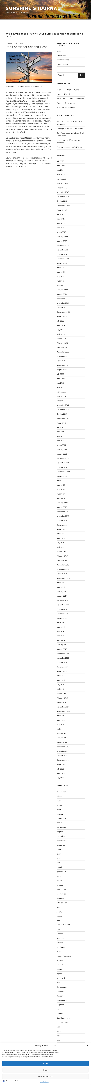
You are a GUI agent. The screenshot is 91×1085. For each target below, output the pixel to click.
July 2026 (60, 161)
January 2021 (62, 454)
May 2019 (60, 543)
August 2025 (62, 210)
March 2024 (61, 285)
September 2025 (63, 206)
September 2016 (63, 614)
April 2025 (61, 228)
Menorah (60, 938)
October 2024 (62, 254)
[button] (87, 1045)
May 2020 (61, 489)
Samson (60, 996)
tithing (59, 1031)
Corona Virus (61, 818)
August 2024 (62, 263)
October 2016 (62, 609)
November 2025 (63, 197)
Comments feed (63, 60)
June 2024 (61, 272)
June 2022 (61, 379)
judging (59, 911)
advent (59, 796)
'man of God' (61, 792)
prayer (59, 951)
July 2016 (60, 622)
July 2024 (60, 268)
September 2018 (63, 578)
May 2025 (60, 223)
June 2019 (61, 538)
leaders (59, 916)
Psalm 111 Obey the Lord (66, 103)
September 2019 (63, 525)
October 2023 (62, 308)
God (58, 863)
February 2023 (62, 343)
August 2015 (61, 671)
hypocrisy (60, 898)
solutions (60, 1014)
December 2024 (63, 245)
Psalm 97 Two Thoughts (66, 107)
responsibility (61, 978)
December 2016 (63, 600)
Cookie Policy (44, 1082)
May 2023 (60, 330)
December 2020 (63, 458)
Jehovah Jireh (62, 903)
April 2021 (60, 441)
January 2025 (62, 241)
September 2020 (63, 472)
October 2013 (62, 756)
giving (59, 854)
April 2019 (60, 547)
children (60, 814)
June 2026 (61, 166)
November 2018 (63, 569)
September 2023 (63, 312)
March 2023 (61, 339)
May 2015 (60, 685)
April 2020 (61, 494)
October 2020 (62, 467)
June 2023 (61, 325)
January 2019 (62, 560)
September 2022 (63, 365)
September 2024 (63, 259)
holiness (60, 885)
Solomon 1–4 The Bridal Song (68, 90)
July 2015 (60, 676)
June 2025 (61, 219)
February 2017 (62, 591)
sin (58, 1009)
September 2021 (63, 418)
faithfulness (61, 841)
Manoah (60, 934)
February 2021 (62, 449)
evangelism (61, 836)
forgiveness (61, 845)
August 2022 (61, 370)
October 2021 (62, 414)
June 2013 (61, 773)
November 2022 (63, 356)
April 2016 (60, 636)
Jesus (59, 907)
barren (59, 805)
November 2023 (63, 303)
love (58, 929)
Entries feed (61, 55)
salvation (60, 991)
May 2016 (60, 631)
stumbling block (63, 1022)
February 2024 (62, 290)
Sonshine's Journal (33, 8)
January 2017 (62, 596)
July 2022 (60, 374)
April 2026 (61, 174)
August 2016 (61, 618)
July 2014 (60, 716)
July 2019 (60, 534)
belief (59, 809)
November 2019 (63, 516)
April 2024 (61, 281)
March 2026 (61, 179)
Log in (59, 51)
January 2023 (62, 347)
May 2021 (60, 436)
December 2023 (63, 299)
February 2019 (62, 556)
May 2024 (60, 276)
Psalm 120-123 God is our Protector (70, 99)
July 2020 (60, 481)
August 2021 (61, 423)
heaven (59, 881)
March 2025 (61, 232)
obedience (61, 947)
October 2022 (62, 361)
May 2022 (60, 383)
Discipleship (61, 827)
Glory (59, 858)
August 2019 (61, 529)
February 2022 (62, 396)
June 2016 (61, 627)
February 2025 (62, 237)
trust (58, 1040)
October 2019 (62, 520)
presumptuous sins (64, 956)
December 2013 (63, 747)
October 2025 (62, 201)
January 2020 (62, 507)
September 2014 (63, 711)
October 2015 (62, 662)
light (58, 920)
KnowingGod (61, 129)
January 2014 (62, 742)
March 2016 (61, 640)
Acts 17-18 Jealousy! (76, 129)
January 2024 (62, 294)
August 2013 (61, 764)
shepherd (60, 1005)
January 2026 (62, 188)
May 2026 (60, 170)
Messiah (60, 943)
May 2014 (60, 724)
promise (60, 960)
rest (58, 983)
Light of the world (63, 925)
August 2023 (62, 316)
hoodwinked (61, 894)
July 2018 (60, 583)
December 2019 (63, 512)
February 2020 (62, 503)
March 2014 (61, 733)
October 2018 (62, 574)
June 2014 (61, 720)
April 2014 (60, 729)
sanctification (62, 1000)
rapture (59, 969)
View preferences (45, 1077)
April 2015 (60, 689)
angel (59, 801)
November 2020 (63, 463)
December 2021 (63, 405)
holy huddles (61, 889)
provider (60, 965)
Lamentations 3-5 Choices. (73, 147)
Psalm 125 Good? (63, 94)
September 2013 (63, 760)
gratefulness (61, 872)
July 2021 (60, 427)
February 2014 (62, 738)
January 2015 (62, 702)
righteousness (62, 987)
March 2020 (61, 498)
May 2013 (60, 778)
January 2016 (62, 649)
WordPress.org (62, 64)
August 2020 (62, 476)
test (58, 1027)
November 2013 (63, 751)
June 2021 (60, 432)
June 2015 (61, 680)
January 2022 (62, 401)
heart (59, 876)
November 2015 (63, 658)
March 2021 (61, 445)
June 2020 (61, 485)
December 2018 (63, 565)
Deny (45, 1070)
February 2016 (62, 645)
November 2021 (63, 410)
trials (58, 1036)
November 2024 (63, 250)
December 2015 (63, 654)
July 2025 (60, 214)
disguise (60, 832)
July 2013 (60, 769)
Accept (45, 1063)
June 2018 (61, 587)
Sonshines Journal (63, 1018)
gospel (59, 867)
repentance (61, 974)
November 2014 (63, 707)
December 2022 (63, 352)
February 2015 (62, 698)
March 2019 (61, 552)
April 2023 (61, 334)
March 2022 (61, 392)
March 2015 (61, 694)
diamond (60, 823)
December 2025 (63, 192)
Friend (59, 849)
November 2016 (63, 605)
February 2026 (62, 183)
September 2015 (63, 667)
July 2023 (60, 321)
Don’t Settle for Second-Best (26, 47)
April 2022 (60, 387)
